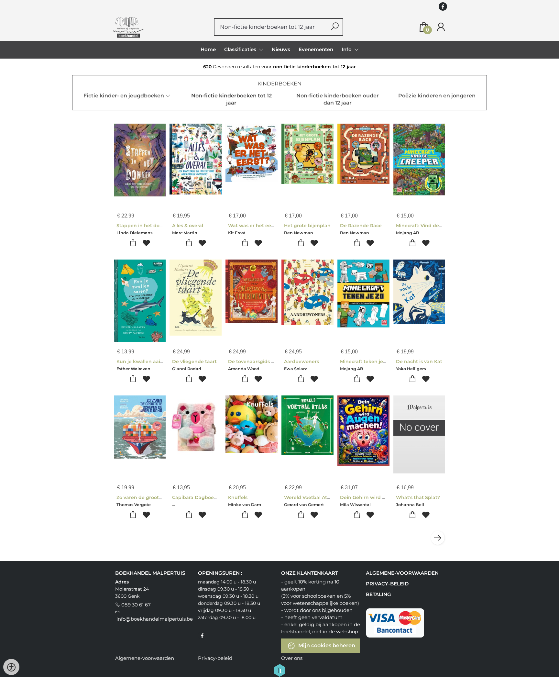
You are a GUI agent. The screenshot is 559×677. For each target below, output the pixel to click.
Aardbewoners (301, 361)
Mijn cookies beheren (326, 645)
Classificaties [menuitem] (241, 49)
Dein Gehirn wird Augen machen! (380, 497)
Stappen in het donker (143, 225)
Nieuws (281, 49)
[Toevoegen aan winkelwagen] (133, 243)
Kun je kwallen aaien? (142, 361)
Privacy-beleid (387, 584)
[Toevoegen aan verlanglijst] (146, 243)
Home (208, 49)
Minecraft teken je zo (364, 361)
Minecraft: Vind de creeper (427, 225)
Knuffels (237, 497)
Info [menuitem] (347, 49)
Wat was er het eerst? (254, 225)
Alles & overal (187, 225)
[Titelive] (279, 669)
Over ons (291, 658)
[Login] (441, 27)
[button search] (335, 27)
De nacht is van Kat (419, 361)
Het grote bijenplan (307, 225)
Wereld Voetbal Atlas (309, 497)
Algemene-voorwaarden (402, 573)
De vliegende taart (194, 361)
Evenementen (316, 49)
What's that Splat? (418, 497)
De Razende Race (361, 225)
